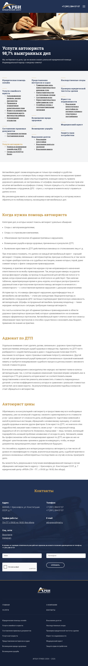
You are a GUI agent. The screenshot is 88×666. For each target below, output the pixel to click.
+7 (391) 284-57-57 (71, 6)
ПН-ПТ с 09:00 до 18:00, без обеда (18, 522)
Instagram (6, 538)
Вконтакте (7, 534)
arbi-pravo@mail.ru (54, 522)
